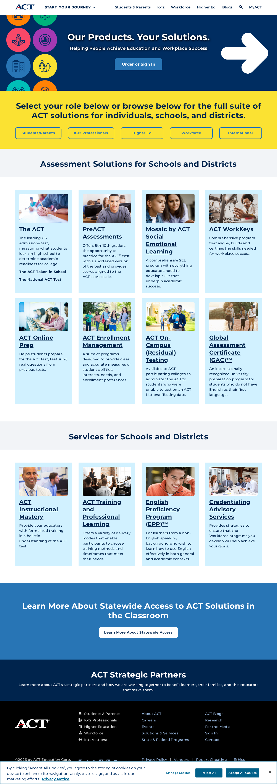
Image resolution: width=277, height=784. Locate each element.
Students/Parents (38, 133)
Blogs (227, 7)
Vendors (181, 760)
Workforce (180, 7)
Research (213, 720)
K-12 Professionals (91, 133)
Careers (149, 720)
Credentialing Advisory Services (229, 509)
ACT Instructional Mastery (38, 509)
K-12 (161, 7)
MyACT (255, 7)
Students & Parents (133, 7)
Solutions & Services (160, 733)
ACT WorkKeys (231, 229)
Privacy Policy (154, 760)
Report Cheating (211, 760)
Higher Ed (206, 7)
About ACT (151, 714)
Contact (212, 740)
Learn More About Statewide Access (138, 632)
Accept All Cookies (242, 772)
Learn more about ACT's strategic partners (58, 685)
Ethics (239, 760)
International (240, 133)
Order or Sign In (138, 64)
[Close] (270, 772)
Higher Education (100, 727)
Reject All (209, 772)
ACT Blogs (214, 714)
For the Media (218, 727)
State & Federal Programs (165, 740)
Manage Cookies (178, 772)
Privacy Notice (55, 779)
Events (148, 727)
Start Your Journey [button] (69, 7)
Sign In (211, 733)
